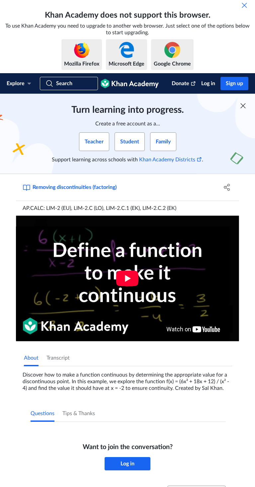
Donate (180, 83)
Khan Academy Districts (167, 159)
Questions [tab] (42, 413)
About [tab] (31, 358)
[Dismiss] (244, 5)
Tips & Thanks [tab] (78, 413)
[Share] (227, 187)
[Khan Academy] (130, 83)
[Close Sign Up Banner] (243, 105)
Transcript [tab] (58, 358)
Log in (208, 83)
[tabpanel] (127, 379)
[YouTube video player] (127, 278)
